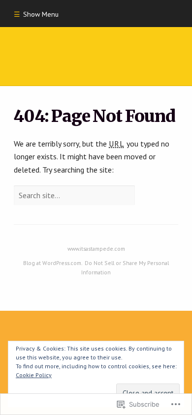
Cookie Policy (34, 375)
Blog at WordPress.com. (52, 263)
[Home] (96, 56)
